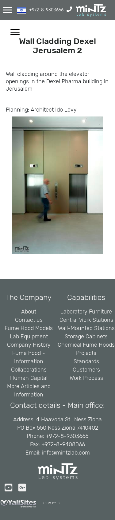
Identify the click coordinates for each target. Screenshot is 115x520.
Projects (86, 353)
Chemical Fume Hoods (86, 344)
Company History (29, 344)
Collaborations (29, 369)
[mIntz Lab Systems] (91, 10)
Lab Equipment (29, 336)
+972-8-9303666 (46, 10)
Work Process (86, 378)
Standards (86, 361)
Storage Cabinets (86, 336)
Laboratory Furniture (86, 311)
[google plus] (24, 488)
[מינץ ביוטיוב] (10, 488)
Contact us (29, 320)
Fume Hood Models (29, 328)
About (28, 311)
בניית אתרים (50, 503)
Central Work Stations (86, 320)
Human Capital (29, 378)
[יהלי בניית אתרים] (20, 503)
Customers (86, 369)
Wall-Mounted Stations (86, 328)
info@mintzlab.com (66, 452)
